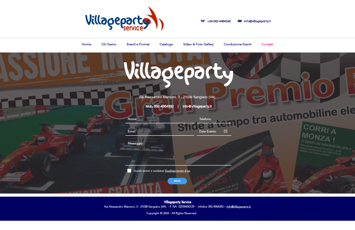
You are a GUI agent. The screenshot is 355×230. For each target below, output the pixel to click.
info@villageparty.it (257, 21)
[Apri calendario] (225, 131)
